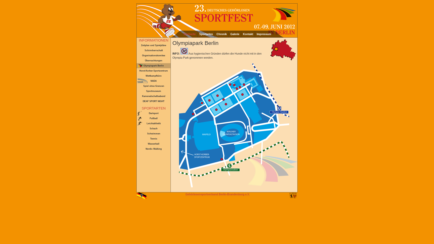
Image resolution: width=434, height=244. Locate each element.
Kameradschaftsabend (153, 96)
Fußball (154, 118)
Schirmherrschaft (154, 50)
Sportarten (206, 34)
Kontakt (248, 34)
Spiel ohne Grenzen (153, 86)
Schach (153, 128)
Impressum (264, 34)
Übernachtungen (153, 60)
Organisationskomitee (153, 55)
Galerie (234, 34)
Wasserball (153, 144)
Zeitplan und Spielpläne (153, 45)
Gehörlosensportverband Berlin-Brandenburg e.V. (217, 194)
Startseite (189, 34)
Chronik (221, 34)
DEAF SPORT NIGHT (153, 101)
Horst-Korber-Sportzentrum (153, 70)
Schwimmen (153, 133)
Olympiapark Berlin (153, 65)
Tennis (153, 138)
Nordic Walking (154, 149)
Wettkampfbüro (154, 76)
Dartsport (154, 113)
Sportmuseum (153, 91)
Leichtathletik (154, 123)
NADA (154, 81)
